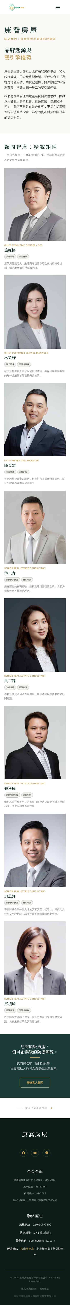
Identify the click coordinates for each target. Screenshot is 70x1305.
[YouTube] (35, 1153)
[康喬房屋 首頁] (16, 7)
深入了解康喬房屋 (36, 1108)
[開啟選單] (57, 7)
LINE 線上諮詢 (42, 1232)
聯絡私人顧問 (35, 1082)
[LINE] (46, 1153)
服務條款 (44, 1288)
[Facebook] (23, 1153)
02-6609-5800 (42, 1224)
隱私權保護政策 (28, 1288)
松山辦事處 (27, 1248)
